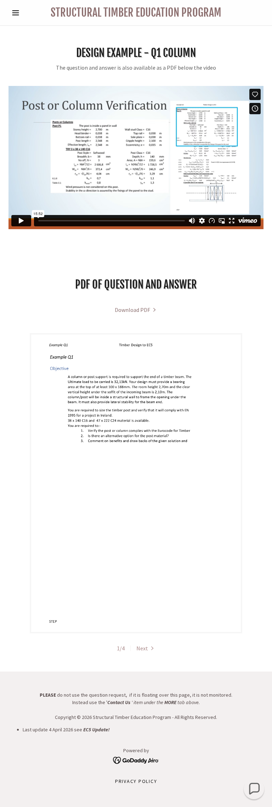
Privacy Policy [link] (136, 781)
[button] (27, 13)
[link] (136, 14)
